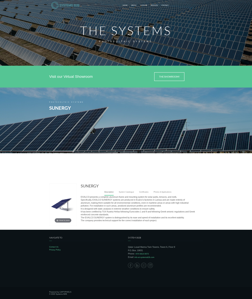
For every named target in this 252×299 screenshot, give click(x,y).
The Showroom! (169, 76)
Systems (143, 5)
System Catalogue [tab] (126, 192)
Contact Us (53, 247)
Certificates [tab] (143, 192)
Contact (165, 5)
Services (154, 5)
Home (125, 5)
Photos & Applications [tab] (162, 192)
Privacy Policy (55, 250)
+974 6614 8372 (142, 254)
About (134, 5)
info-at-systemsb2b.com (144, 257)
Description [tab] (109, 192)
